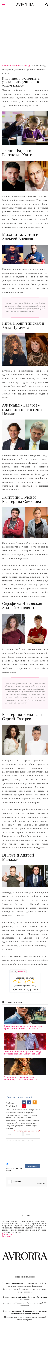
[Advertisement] (25, 35)
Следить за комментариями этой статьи (14, 1168)
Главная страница (12, 65)
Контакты (7, 1234)
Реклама (6, 1236)
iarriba (21, 971)
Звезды (27, 65)
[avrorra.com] (25, 4)
